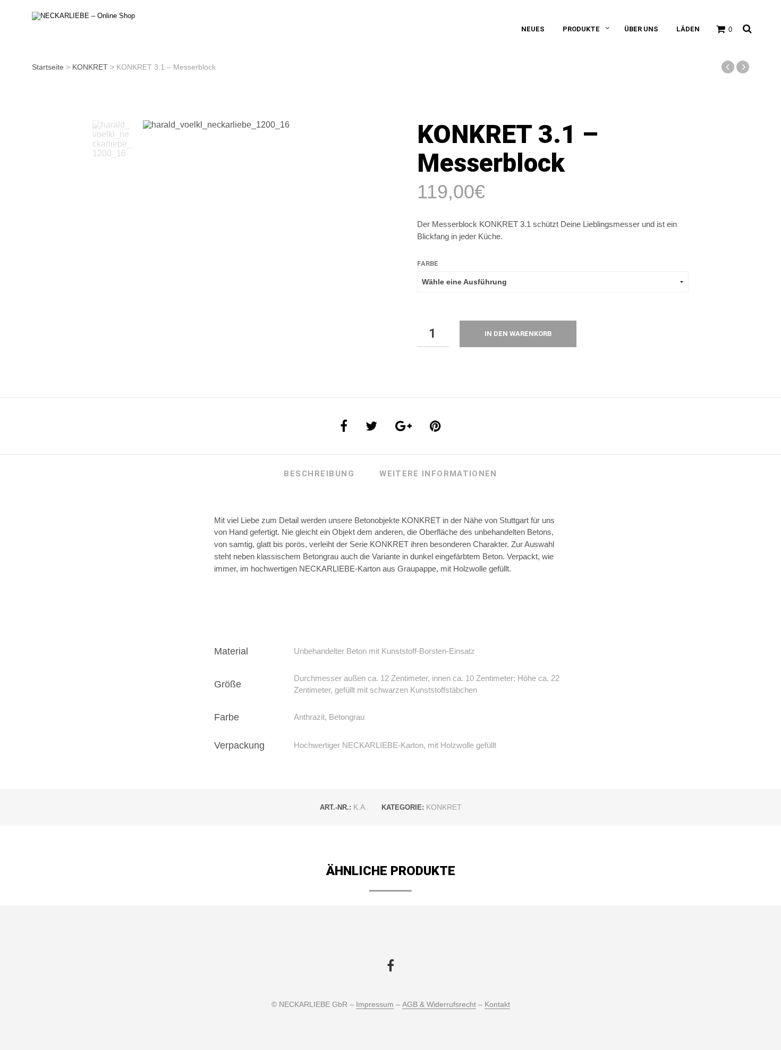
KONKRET (90, 67)
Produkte (581, 29)
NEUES (533, 29)
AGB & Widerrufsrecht (439, 1005)
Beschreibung (319, 473)
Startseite (48, 67)
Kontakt (497, 1005)
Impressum (375, 1005)
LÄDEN (688, 29)
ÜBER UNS (641, 29)
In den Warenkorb (518, 334)
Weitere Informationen (438, 473)
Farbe (427, 263)
